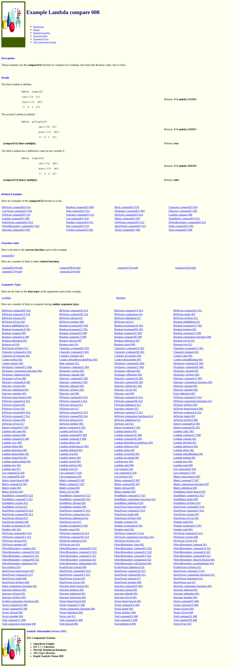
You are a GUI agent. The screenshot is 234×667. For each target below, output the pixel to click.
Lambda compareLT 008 (72, 438)
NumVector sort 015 (70, 521)
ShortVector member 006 (127, 582)
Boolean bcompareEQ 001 (73, 325)
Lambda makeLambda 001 (16, 461)
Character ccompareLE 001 (17, 352)
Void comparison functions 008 (19, 623)
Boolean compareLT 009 (72, 336)
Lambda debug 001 (69, 442)
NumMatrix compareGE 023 (74, 495)
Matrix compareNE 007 (127, 484)
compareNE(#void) (70, 267)
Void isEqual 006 (68, 623)
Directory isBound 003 (71, 386)
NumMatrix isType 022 (14, 506)
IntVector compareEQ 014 (129, 214)
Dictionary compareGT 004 (17, 367)
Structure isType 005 (125, 597)
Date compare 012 (69, 363)
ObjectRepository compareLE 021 (192, 552)
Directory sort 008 (69, 393)
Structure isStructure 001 (72, 597)
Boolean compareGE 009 (128, 333)
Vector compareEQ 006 (127, 229)
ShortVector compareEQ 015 (130, 226)
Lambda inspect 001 (70, 457)
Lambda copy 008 (12, 442)
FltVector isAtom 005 (13, 404)
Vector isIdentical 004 (71, 612)
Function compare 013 (126, 408)
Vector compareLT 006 (185, 605)
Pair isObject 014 (11, 567)
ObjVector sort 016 (69, 544)
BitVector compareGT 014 (128, 310)
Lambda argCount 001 (14, 431)
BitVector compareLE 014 (187, 310)
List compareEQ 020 (77, 218)
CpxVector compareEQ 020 (17, 211)
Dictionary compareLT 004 (129, 367)
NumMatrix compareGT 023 (129, 495)
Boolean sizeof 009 (124, 344)
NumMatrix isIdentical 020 (128, 503)
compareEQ (7, 255)
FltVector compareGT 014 (187, 397)
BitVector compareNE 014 (73, 314)
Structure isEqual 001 (13, 593)
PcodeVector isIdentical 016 (129, 567)
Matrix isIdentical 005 (185, 487)
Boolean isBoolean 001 (14, 340)
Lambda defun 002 (183, 450)
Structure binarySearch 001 (74, 586)
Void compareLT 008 (125, 620)
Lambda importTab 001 (14, 457)
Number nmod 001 (69, 529)
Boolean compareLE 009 (15, 336)
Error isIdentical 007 (184, 393)
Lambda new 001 (123, 461)
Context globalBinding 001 (188, 359)
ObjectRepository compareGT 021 (78, 552)
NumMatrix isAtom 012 (15, 503)
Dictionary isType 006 (14, 378)
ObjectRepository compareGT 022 (133, 552)
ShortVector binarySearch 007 (18, 571)
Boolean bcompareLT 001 (73, 329)
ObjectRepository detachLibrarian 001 (194, 559)
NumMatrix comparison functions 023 (135, 499)
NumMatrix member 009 (72, 506)
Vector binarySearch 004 (127, 601)
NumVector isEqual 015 (15, 518)
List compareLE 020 (125, 472)
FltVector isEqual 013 (71, 404)
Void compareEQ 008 (180, 229)
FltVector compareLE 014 (16, 401)
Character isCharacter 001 (16, 355)
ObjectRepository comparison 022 (132, 559)
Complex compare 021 (71, 355)
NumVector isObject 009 (127, 518)
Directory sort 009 (124, 393)
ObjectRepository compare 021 (190, 544)
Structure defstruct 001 (14, 589)
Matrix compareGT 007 (186, 480)
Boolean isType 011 (184, 340)
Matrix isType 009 (69, 491)
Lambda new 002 (182, 461)
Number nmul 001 (124, 529)
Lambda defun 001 (124, 450)
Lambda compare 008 (180, 214)
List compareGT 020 (70, 472)
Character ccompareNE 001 (129, 352)
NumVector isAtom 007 (186, 514)
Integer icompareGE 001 (186, 423)
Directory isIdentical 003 (15, 389)
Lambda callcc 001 (183, 431)
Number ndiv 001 (11, 529)
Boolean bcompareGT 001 (187, 325)
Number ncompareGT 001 (73, 525)
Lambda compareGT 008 (187, 435)
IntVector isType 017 (13, 423)
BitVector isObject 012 (185, 318)
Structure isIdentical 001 (72, 593)
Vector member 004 (12, 616)
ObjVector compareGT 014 (129, 533)
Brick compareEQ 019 (127, 207)
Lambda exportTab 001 (127, 454)
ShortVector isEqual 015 (127, 578)
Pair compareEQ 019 (77, 226)
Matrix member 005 (125, 491)
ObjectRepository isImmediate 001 (78, 563)
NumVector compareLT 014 (188, 510)
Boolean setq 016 (68, 344)
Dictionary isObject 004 (186, 374)
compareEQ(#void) (12, 267)
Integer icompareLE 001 (72, 427)
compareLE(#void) (70, 271)
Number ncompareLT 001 (187, 525)
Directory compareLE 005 (16, 382)
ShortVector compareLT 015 (74, 574)
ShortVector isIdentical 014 (188, 578)
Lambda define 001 (12, 446)
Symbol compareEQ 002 (79, 229)
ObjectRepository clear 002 (129, 544)
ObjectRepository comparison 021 (77, 559)
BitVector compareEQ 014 (16, 207)
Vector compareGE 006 (14, 605)
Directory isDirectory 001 (128, 386)
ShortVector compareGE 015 (130, 571)
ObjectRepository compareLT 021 (77, 555)
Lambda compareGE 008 (128, 435)
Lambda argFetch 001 (71, 431)
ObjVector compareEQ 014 (129, 222)
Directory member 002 (185, 389)
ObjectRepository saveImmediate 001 (193, 563)
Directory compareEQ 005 (183, 211)
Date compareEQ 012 (78, 211)
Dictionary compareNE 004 (188, 367)
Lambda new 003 (11, 465)
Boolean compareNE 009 (128, 336)
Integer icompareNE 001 (186, 427)
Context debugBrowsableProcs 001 (78, 359)
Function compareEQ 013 (80, 214)
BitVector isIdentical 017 (127, 318)
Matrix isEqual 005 (124, 487)
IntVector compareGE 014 (73, 412)
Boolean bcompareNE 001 (128, 329)
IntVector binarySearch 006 (188, 408)
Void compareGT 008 (14, 620)
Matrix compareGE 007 (127, 480)
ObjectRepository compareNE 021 (192, 555)
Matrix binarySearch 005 (186, 476)
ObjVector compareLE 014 (188, 533)
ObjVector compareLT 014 (16, 537)
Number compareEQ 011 (79, 222)
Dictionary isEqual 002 (185, 370)
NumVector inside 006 (126, 514)
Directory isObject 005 (71, 389)
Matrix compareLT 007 (71, 484)
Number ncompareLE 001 (128, 525)
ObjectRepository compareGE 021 (192, 548)
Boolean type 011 (182, 344)
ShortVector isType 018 (72, 582)
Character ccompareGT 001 (188, 348)
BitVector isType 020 (13, 321)
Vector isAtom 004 (183, 608)
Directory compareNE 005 (128, 382)
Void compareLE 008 (71, 620)
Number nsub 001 (183, 529)
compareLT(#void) (12, 271)
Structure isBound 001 (185, 589)
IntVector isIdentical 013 (127, 420)
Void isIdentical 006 (125, 623)
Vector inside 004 (123, 608)
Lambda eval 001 (68, 454)
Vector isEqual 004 (12, 612)
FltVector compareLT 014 (73, 401)
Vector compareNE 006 (14, 608)
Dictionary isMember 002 (128, 374)
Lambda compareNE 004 (128, 438)
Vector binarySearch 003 (72, 601)
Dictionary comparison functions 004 (22, 370)
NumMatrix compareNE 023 (74, 499)
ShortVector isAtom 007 (72, 578)
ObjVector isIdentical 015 (73, 540)
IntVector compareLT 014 (16, 416)
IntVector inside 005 (184, 416)
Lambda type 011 (68, 469)
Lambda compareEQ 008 (15, 218)
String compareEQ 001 (181, 226)
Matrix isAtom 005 (69, 487)
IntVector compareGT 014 (128, 412)
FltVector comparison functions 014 (192, 401)
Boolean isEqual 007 (70, 340)
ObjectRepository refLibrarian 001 (133, 563)
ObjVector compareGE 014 (74, 533)
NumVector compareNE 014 (17, 514)
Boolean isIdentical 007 (127, 340)
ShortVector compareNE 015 (130, 574)
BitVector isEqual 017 (71, 318)
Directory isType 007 (125, 389)
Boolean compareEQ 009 (80, 207)
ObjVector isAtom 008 (185, 537)
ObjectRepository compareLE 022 (20, 555)
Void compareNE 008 (185, 620)
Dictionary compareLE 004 (74, 367)
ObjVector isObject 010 (127, 540)
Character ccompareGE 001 (129, 348)
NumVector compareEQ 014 (17, 222)
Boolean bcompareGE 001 (128, 325)
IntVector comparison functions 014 (133, 416)
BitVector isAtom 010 (14, 318)
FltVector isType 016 (13, 408)
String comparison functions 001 (19, 586)
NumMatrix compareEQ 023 (184, 218)
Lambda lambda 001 (184, 457)
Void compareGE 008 (185, 616)
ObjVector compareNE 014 (74, 537)
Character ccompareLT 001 (74, 352)
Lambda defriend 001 (71, 450)
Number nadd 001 (183, 521)
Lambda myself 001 (70, 461)
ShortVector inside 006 (14, 578)
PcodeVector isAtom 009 (72, 567)
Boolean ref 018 (10, 344)
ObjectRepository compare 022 (19, 548)
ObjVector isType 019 (185, 540)
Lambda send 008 (124, 465)
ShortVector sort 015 (184, 582)
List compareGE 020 (13, 472)
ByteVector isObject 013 (15, 348)
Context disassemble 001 (127, 359)
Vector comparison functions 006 (77, 608)
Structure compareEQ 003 (16, 229)
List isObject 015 (123, 476)
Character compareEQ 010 (183, 207)
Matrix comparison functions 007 (191, 484)
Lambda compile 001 (184, 438)
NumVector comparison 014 (74, 514)
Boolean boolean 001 (184, 329)
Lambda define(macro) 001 (74, 446)
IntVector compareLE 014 (187, 412)
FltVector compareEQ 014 (16, 214)
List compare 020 (123, 469)
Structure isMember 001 (186, 593)
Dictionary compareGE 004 (188, 363)
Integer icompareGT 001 (15, 427)
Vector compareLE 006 (126, 605)
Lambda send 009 (183, 465)
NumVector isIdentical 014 (73, 518)
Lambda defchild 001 (184, 442)
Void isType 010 (182, 623)
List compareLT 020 (184, 472)
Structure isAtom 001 (125, 589)
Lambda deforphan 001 (14, 450)
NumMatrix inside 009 (185, 499)
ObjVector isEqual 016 (14, 540)
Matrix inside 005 (11, 487)
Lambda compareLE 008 (15, 438)
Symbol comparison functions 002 (20, 601)
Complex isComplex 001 (127, 355)
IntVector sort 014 (124, 423)
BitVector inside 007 (184, 314)
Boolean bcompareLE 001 (16, 329)
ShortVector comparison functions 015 (194, 574)
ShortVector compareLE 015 (17, 574)
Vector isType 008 (183, 612)
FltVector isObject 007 (185, 404)
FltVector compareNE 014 (128, 401)
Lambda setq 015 (11, 469)
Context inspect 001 (12, 363)
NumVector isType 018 (186, 518)
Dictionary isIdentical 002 (16, 374)
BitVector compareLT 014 (16, 314)
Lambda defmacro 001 (126, 446)
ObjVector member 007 (14, 544)
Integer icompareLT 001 (127, 427)
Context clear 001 (183, 355)
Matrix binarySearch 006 (15, 480)
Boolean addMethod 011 (186, 321)
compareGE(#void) (185, 267)
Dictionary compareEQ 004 (130, 211)
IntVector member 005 (71, 423)
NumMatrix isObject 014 (186, 503)
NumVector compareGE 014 (17, 510)
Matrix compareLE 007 (14, 484)
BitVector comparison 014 (128, 314)
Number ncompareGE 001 (16, 525)
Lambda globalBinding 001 (188, 454)
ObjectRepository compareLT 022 (132, 555)
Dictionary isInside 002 (71, 374)
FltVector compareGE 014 (128, 397)
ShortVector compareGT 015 (189, 571)
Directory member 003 (14, 393)
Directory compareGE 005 (128, 378)
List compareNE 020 (13, 476)
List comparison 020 (70, 476)
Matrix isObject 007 (12, 491)
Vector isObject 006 (125, 612)
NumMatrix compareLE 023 (188, 495)
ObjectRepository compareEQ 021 (187, 222)
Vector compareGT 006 (72, 605)
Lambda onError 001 (70, 465)
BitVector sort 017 (124, 321)
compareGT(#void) (127, 267)
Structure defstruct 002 (71, 589)
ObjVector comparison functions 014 (134, 537)
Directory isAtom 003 (14, 386)
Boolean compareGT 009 (187, 333)
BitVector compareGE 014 (73, 310)
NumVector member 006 (15, 521)
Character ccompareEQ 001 (74, 348)
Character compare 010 (186, 352)
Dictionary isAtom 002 (71, 370)
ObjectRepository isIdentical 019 (19, 563)
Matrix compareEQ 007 (127, 218)
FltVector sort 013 (69, 408)
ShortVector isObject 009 (15, 582)
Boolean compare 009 (14, 333)
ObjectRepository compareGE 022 (20, 552)
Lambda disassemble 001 (15, 454)
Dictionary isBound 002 (127, 370)
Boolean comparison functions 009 (192, 336)
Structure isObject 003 (14, 597)
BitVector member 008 (71, 321)
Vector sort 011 (67, 616)
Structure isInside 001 (126, 593)
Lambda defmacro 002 (185, 446)
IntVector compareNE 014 (73, 416)
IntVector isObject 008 (185, 420)
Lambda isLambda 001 (126, 457)
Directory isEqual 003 (185, 386)
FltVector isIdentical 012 (127, 404)
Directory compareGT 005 (187, 378)
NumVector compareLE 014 (129, 510)
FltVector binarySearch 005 (17, 397)
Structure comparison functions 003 (192, 586)
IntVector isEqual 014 (71, 420)
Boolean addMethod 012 (15, 325)
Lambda (6, 297)
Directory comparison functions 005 (192, 382)
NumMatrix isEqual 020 (72, 503)
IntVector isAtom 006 (13, 420)
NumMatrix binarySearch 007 (189, 491)
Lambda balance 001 (125, 431)
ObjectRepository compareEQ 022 (20, 226)
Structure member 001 (185, 597)
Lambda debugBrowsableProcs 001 (133, 442)
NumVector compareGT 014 (74, 510)
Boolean (120, 297)
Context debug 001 (12, 359)
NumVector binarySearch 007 (130, 506)
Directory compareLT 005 (73, 382)
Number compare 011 (126, 521)
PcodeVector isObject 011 (187, 567)
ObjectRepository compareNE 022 (20, 559)
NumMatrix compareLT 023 (17, 499)
